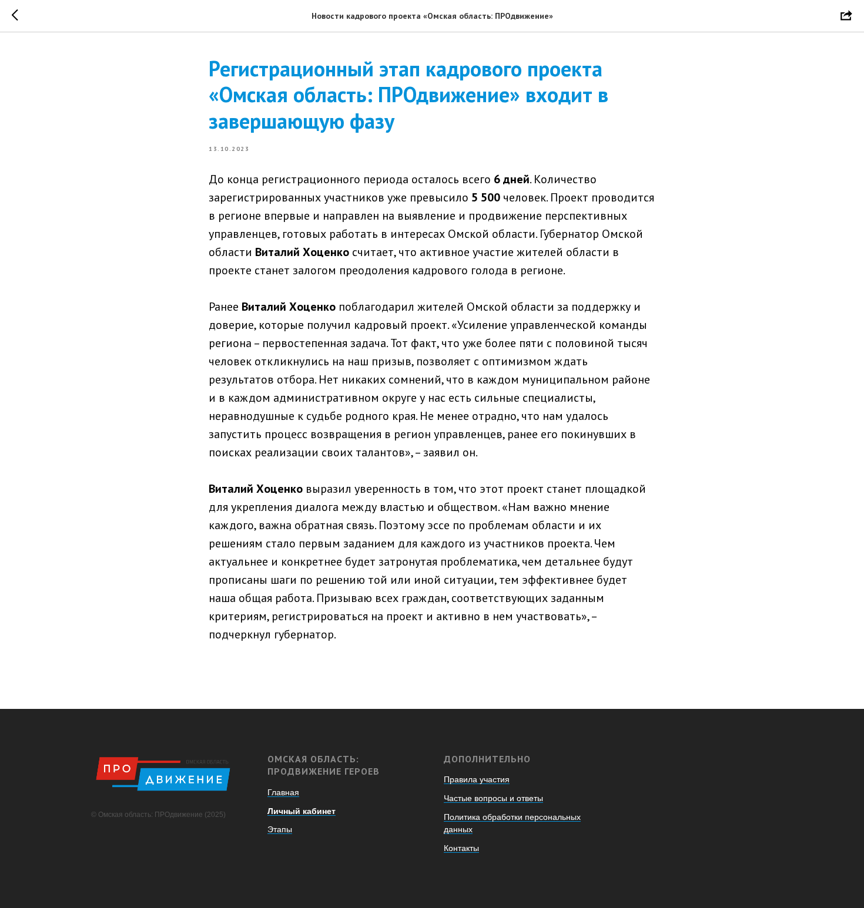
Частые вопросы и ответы (493, 798)
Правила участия (477, 779)
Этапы (279, 829)
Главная (283, 792)
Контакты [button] (461, 848)
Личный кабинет (301, 811)
